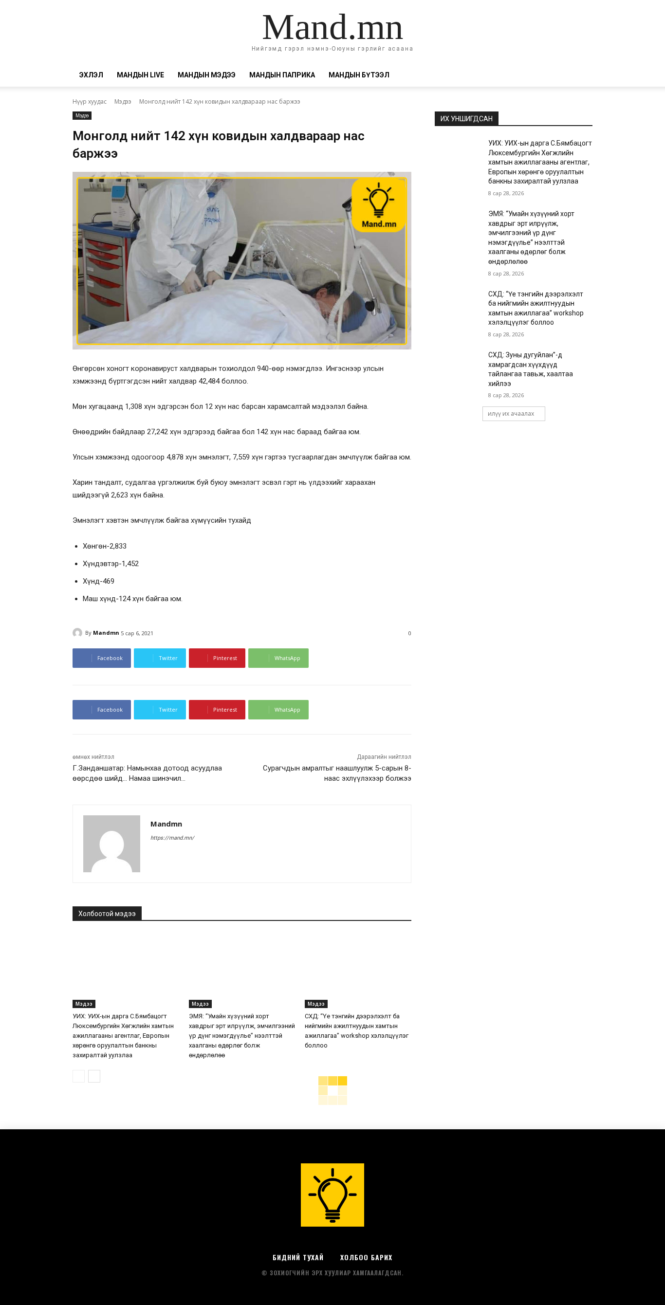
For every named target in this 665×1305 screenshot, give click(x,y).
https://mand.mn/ (172, 838)
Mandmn (106, 632)
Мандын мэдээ (207, 75)
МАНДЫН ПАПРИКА (282, 75)
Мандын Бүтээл (359, 75)
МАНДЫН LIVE (140, 75)
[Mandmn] (79, 633)
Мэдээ (122, 101)
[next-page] (94, 1076)
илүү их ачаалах (511, 413)
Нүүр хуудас (90, 101)
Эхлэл (91, 75)
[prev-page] (79, 1076)
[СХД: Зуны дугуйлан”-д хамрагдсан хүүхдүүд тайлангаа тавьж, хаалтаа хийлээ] (458, 367)
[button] (580, 75)
